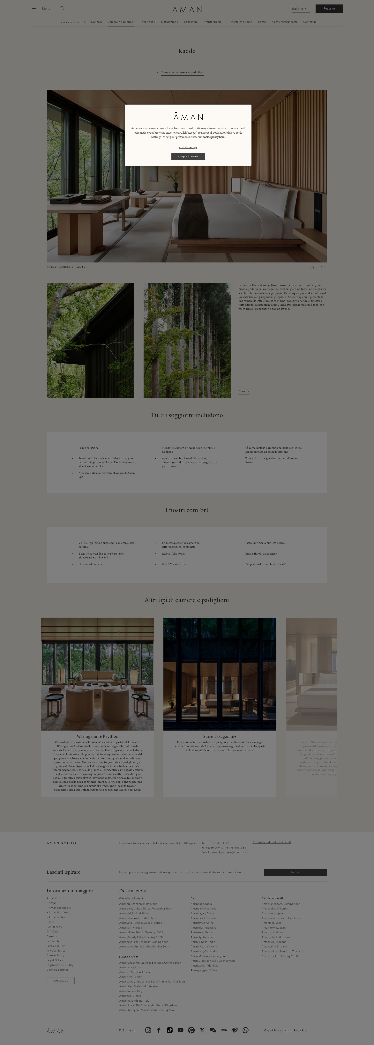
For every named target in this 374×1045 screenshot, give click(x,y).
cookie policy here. (214, 137)
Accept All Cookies (188, 156)
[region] (188, 135)
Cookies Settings (188, 147)
